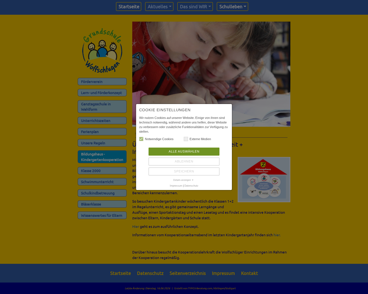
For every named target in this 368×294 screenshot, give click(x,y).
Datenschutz (191, 186)
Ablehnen (184, 161)
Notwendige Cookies (159, 139)
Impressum (176, 186)
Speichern (184, 171)
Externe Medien (200, 139)
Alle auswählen (184, 151)
